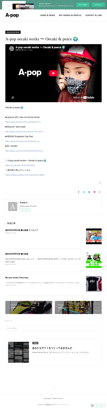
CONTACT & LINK (93, 15)
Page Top (53, 387)
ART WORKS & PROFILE (70, 15)
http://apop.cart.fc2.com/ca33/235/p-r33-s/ (24, 150)
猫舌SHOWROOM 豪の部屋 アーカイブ (21, 230)
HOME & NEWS (47, 15)
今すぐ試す (82, 4)
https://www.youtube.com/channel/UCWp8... (25, 174)
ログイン (98, 4)
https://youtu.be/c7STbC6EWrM (19, 165)
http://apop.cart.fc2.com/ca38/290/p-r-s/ (23, 121)
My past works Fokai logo (16, 277)
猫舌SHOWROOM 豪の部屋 (16, 253)
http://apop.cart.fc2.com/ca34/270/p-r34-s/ (24, 131)
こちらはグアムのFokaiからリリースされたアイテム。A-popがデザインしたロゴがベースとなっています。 (43, 282)
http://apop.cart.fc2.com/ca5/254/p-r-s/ (22, 141)
